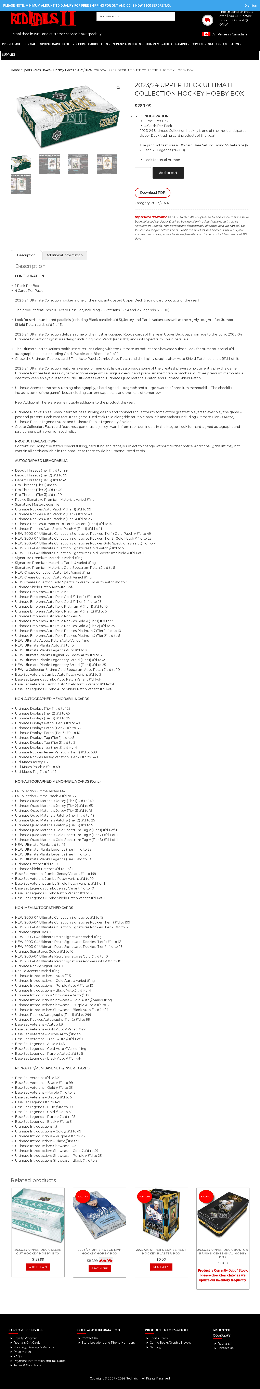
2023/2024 (84, 70)
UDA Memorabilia (159, 44)
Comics (197, 44)
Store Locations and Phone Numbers (108, 1342)
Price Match (22, 1352)
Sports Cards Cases (92, 44)
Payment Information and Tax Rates (39, 1361)
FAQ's (18, 1356)
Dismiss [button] (251, 5)
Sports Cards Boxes (56, 44)
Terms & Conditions (27, 1365)
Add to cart (168, 173)
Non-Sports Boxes (127, 44)
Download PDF (152, 193)
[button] (118, 87)
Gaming (181, 44)
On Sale (31, 44)
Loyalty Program (25, 1338)
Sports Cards (159, 1338)
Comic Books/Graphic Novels (170, 1342)
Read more (100, 1268)
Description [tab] (26, 255)
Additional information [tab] (65, 255)
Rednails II (225, 1343)
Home (15, 70)
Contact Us (90, 1338)
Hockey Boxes (63, 70)
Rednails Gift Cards (27, 1342)
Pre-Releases (12, 44)
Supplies (8, 54)
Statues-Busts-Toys (223, 44)
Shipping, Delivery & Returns (34, 1347)
